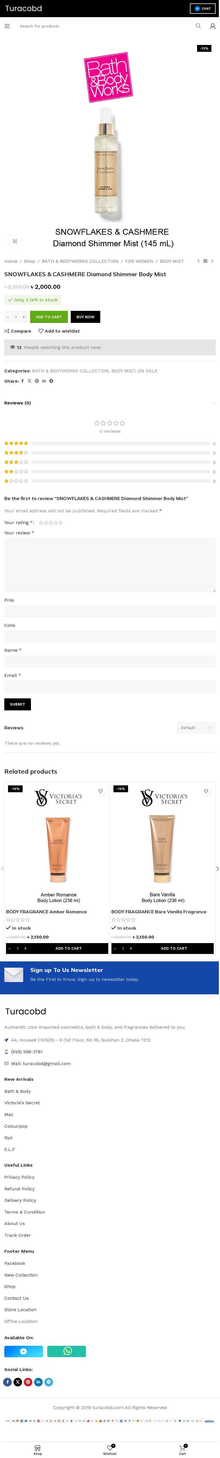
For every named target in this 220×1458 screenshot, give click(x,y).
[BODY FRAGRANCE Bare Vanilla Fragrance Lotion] (162, 844)
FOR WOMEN (139, 261)
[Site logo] (23, 8)
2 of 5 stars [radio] (46, 522)
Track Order (17, 1235)
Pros (9, 600)
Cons (9, 625)
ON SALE (148, 371)
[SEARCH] (198, 26)
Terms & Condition (24, 1212)
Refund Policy (19, 1189)
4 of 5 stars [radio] (55, 522)
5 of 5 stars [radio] (60, 522)
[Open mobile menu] (7, 26)
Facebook (14, 1263)
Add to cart (49, 317)
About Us (14, 1223)
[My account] (213, 26)
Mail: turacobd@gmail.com (41, 1063)
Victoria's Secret (22, 1102)
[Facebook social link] (22, 381)
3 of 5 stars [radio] (50, 522)
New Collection (21, 1275)
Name (12, 650)
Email (12, 675)
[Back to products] (205, 261)
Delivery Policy (20, 1200)
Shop (29, 261)
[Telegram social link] (51, 381)
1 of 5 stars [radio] (41, 522)
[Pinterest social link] (37, 381)
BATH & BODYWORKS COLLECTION (80, 261)
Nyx (8, 1137)
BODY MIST (172, 261)
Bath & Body (17, 1091)
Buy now (85, 317)
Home (10, 261)
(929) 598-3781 (27, 1051)
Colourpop (16, 1126)
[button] (57, 948)
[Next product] (212, 261)
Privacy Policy (19, 1177)
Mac (8, 1114)
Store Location (20, 1309)
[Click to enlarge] (15, 241)
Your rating (18, 522)
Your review (19, 533)
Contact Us (16, 1298)
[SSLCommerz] (110, 1420)
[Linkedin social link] (44, 381)
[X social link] (29, 381)
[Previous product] (198, 261)
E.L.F (9, 1149)
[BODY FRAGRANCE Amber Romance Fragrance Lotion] (57, 844)
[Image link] (25, 1011)
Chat (206, 9)
